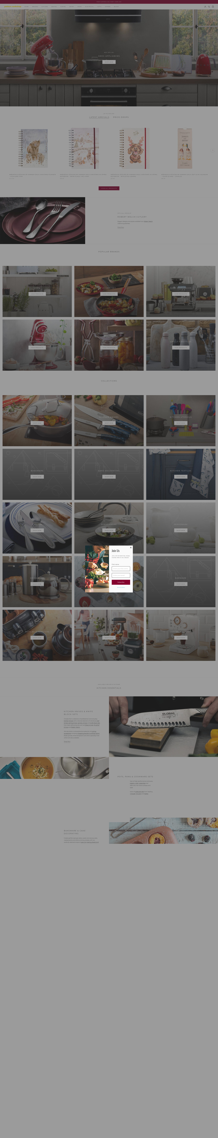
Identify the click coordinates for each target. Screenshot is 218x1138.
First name (115, 564)
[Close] (131, 548)
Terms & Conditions (121, 587)
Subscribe (121, 582)
